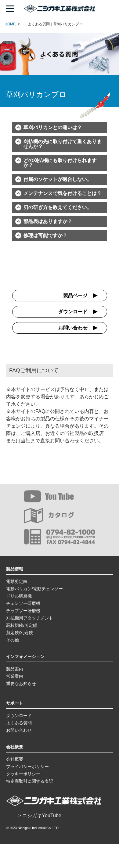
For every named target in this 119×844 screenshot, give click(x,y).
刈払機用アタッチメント (29, 618)
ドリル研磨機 (19, 596)
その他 (12, 639)
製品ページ (75, 295)
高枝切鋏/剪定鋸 (21, 625)
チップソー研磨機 (23, 610)
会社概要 (14, 759)
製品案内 (14, 668)
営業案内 (14, 676)
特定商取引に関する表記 (29, 781)
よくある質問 (19, 722)
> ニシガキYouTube (39, 815)
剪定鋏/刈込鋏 (19, 632)
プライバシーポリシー (27, 766)
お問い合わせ (73, 327)
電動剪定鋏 (16, 581)
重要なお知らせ (21, 683)
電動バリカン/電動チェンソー (34, 588)
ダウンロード (73, 311)
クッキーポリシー (23, 773)
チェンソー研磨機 (23, 603)
